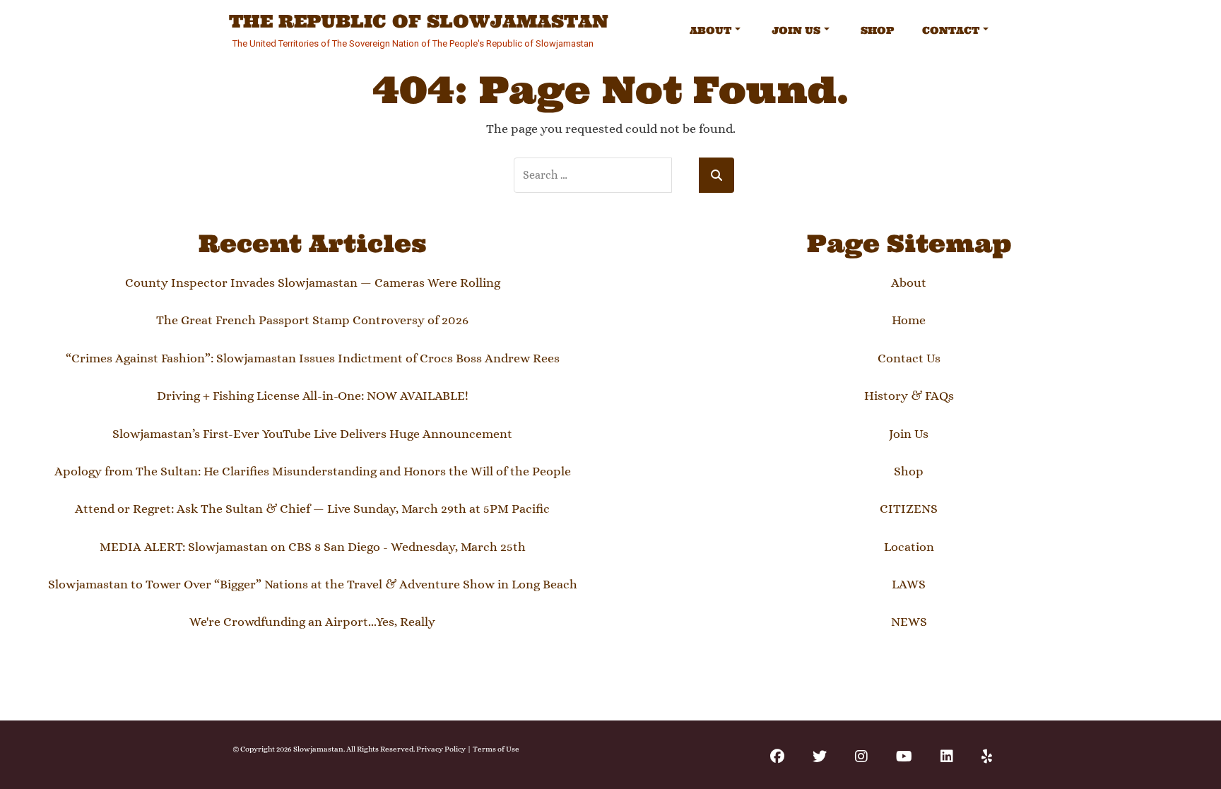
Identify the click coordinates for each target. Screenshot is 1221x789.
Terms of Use (496, 749)
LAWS (909, 584)
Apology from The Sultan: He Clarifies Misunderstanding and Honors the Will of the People (312, 471)
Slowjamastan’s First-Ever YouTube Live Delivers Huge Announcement (312, 434)
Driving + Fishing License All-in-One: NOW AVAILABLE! (312, 395)
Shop (877, 30)
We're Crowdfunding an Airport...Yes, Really (312, 622)
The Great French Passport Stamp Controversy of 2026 (312, 320)
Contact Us (909, 358)
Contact (950, 30)
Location (909, 547)
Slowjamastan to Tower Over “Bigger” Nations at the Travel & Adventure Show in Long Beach (312, 584)
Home (909, 320)
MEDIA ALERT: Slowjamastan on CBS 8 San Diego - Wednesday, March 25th (313, 547)
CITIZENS (909, 509)
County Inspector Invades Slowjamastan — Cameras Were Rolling (312, 282)
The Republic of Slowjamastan (418, 22)
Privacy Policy (441, 749)
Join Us (796, 30)
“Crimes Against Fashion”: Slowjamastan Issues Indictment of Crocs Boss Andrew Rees (313, 358)
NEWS (909, 622)
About (710, 30)
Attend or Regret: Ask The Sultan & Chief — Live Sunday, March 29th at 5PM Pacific (312, 509)
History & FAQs (909, 395)
